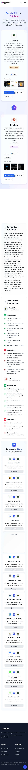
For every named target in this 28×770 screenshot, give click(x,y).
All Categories (5, 748)
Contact (17, 751)
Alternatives (10, 92)
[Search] (20, 2)
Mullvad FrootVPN (14, 637)
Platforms (4, 751)
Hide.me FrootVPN (14, 561)
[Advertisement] (14, 203)
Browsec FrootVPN (14, 463)
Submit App (4, 754)
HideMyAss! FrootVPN (14, 599)
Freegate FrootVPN (14, 520)
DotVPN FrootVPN (14, 501)
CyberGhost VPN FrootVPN (14, 482)
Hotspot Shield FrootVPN (14, 618)
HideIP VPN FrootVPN (14, 580)
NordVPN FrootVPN (14, 657)
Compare (15, 471)
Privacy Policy (19, 748)
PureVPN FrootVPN (14, 697)
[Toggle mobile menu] (25, 2)
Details (20, 92)
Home (17, 754)
